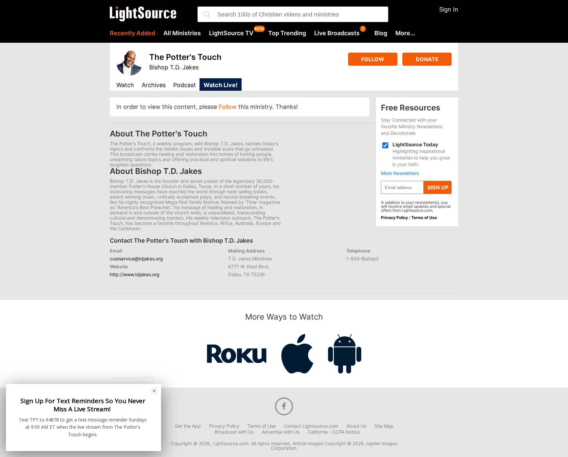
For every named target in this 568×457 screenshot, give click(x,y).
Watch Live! (220, 85)
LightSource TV (231, 33)
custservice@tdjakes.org (136, 258)
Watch (125, 85)
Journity (144, 378)
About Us (356, 426)
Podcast (184, 85)
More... (405, 33)
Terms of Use (424, 217)
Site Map (383, 426)
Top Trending (287, 33)
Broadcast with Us (234, 432)
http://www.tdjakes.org (134, 274)
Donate (427, 59)
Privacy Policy (394, 217)
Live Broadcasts (337, 33)
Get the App (188, 426)
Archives (154, 85)
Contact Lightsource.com (311, 426)
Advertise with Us (280, 432)
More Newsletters (400, 173)
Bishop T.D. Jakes (174, 67)
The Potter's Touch (185, 57)
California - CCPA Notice (334, 432)
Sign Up (437, 187)
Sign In (448, 9)
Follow (372, 59)
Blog (380, 33)
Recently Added (132, 33)
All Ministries (182, 33)
